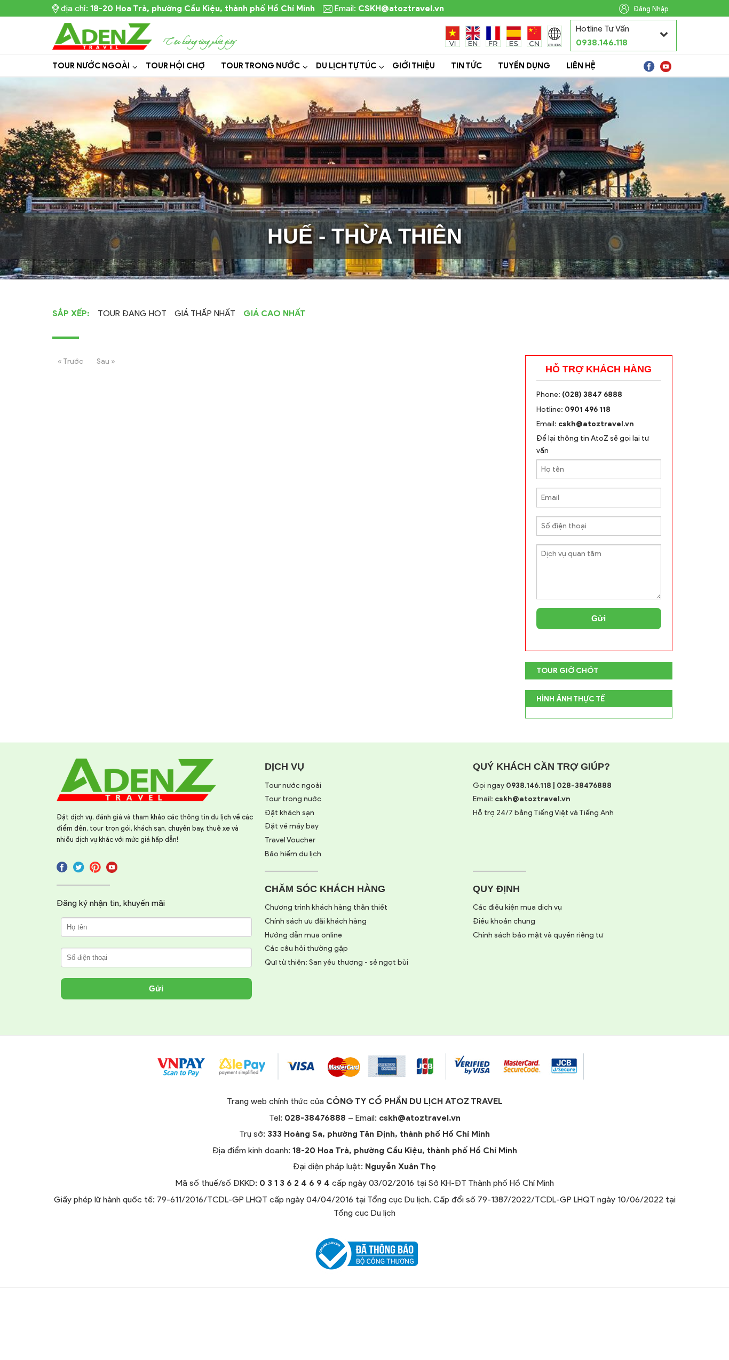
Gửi (598, 618)
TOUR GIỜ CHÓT (567, 670)
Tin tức (466, 66)
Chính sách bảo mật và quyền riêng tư (538, 935)
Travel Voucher (290, 840)
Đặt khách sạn (289, 812)
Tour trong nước (293, 798)
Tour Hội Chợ (175, 66)
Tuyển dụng (524, 66)
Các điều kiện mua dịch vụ (517, 907)
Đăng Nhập (650, 9)
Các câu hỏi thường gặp (306, 948)
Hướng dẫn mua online (303, 935)
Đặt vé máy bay (292, 826)
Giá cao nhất (274, 313)
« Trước (70, 361)
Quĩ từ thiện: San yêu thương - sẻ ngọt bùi (336, 962)
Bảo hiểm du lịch (293, 853)
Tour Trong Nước (260, 66)
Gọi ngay (542, 785)
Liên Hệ (581, 66)
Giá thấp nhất (205, 313)
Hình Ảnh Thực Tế (570, 699)
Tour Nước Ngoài (91, 66)
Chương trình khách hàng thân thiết (326, 907)
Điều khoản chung (504, 921)
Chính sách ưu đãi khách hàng (316, 921)
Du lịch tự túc (346, 66)
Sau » (106, 361)
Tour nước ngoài (293, 785)
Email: (521, 798)
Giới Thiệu (413, 66)
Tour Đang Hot (132, 313)
